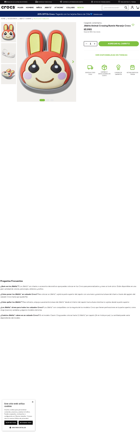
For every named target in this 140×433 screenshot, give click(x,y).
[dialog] (18, 415)
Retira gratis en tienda (132, 73)
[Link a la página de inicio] (3, 19)
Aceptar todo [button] (11, 423)
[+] (95, 43)
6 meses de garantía (118, 73)
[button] (46, 62)
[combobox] (115, 7)
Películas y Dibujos (41, 19)
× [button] (32, 402)
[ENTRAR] (132, 7)
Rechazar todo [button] (26, 423)
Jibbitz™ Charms (25, 19)
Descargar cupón (97, 14)
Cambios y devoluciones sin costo (104, 73)
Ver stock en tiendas (111, 55)
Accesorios (12, 19)
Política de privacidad (21, 418)
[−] (86, 43)
